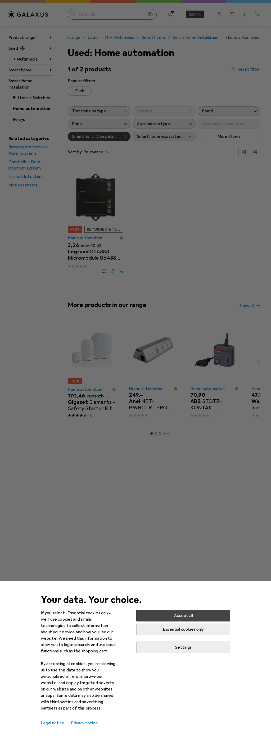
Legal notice (53, 723)
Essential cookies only (183, 629)
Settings (183, 647)
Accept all (183, 615)
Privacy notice (84, 723)
